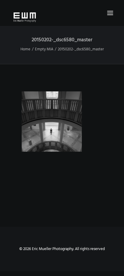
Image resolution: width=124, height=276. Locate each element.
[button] (110, 13)
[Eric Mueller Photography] (62, 17)
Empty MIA (44, 49)
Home (25, 49)
